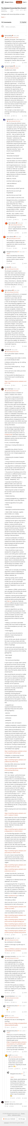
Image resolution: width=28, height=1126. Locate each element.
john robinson (12, 223)
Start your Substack (10, 1119)
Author (8, 253)
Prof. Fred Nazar (9, 389)
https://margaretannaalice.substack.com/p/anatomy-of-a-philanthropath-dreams (17, 1043)
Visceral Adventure (10, 996)
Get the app (22, 1119)
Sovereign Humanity (10, 956)
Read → (3, 17)
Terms (9, 1115)
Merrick (7, 1102)
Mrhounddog (8, 35)
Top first (24, 22)
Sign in (24, 2)
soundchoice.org (12, 895)
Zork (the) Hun (9, 938)
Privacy (23, 1113)
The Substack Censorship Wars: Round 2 (13, 8)
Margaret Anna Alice (4, 10)
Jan (5, 1015)
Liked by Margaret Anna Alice (12, 37)
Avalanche (9, 119)
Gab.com (9, 601)
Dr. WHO (7, 267)
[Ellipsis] (26, 35)
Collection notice (16, 1115)
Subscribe (19, 2)
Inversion (7, 349)
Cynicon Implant (9, 66)
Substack (6, 1122)
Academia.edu (8, 434)
